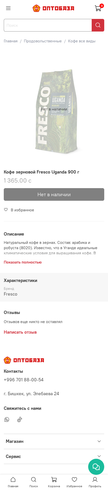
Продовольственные (43, 40)
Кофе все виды (81, 40)
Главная (11, 40)
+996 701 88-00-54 (23, 380)
